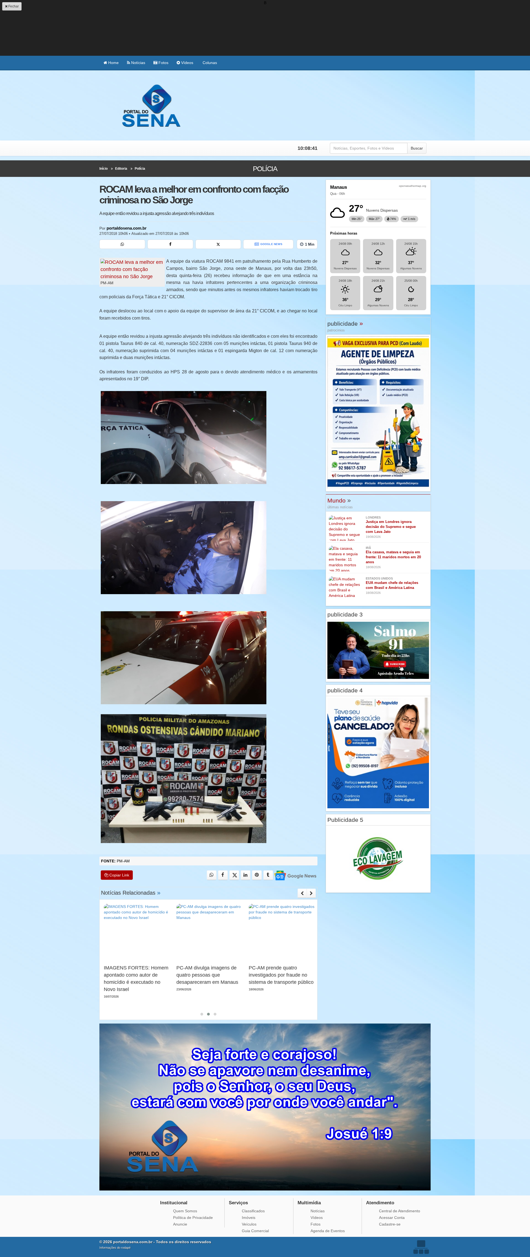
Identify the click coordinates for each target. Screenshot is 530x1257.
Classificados (253, 1211)
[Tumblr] (268, 875)
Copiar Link (118, 875)
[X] (218, 244)
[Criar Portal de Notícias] (421, 1247)
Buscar (417, 148)
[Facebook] (170, 244)
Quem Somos (185, 1211)
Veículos (249, 1224)
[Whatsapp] (122, 244)
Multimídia (309, 1202)
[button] (201, 1014)
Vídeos (186, 62)
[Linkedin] (245, 875)
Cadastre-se (390, 1224)
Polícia (140, 169)
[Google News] (295, 875)
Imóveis (248, 1217)
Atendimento (380, 1202)
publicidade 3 (345, 614)
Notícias (137, 62)
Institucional (173, 1202)
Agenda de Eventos (328, 1231)
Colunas (209, 62)
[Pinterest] (257, 875)
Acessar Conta (392, 1217)
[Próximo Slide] (311, 893)
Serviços (238, 1202)
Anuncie (180, 1224)
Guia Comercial (255, 1231)
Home (113, 62)
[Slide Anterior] (302, 893)
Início (103, 169)
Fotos (162, 62)
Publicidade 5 (345, 820)
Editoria (121, 169)
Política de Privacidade (193, 1217)
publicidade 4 (345, 690)
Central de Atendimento (399, 1211)
